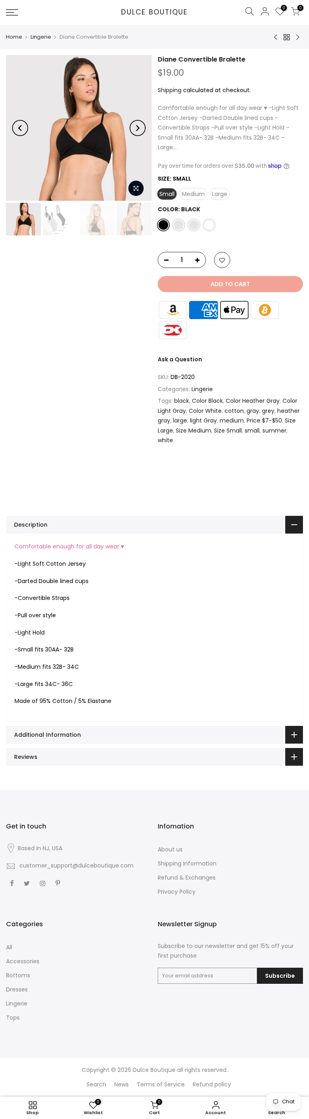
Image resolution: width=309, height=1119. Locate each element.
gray (253, 411)
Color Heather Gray (253, 401)
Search (96, 1084)
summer (274, 431)
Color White (205, 411)
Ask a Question (180, 359)
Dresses (17, 989)
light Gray (203, 420)
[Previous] (20, 128)
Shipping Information (187, 863)
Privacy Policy (177, 892)
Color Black (207, 401)
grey (268, 411)
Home (14, 37)
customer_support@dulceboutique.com (76, 865)
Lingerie (41, 37)
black (181, 401)
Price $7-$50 (264, 420)
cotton (234, 411)
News (121, 1084)
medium (232, 420)
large (180, 420)
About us (170, 849)
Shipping (169, 90)
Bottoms (18, 975)
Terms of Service (161, 1084)
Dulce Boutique (154, 12)
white (165, 440)
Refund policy (212, 1084)
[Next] (138, 128)
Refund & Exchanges (187, 878)
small (252, 431)
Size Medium (193, 431)
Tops (13, 1018)
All (9, 947)
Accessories (22, 961)
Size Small (228, 431)
